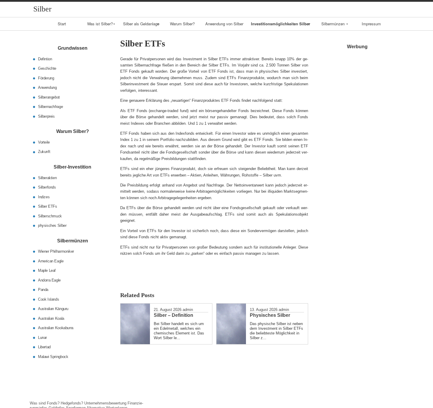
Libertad (44, 347)
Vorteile (44, 142)
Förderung (46, 78)
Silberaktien (47, 177)
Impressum (371, 23)
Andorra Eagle (49, 280)
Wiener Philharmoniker (56, 251)
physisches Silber (52, 225)
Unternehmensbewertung (105, 403)
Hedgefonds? (72, 403)
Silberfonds (47, 187)
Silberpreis (46, 116)
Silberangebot (49, 97)
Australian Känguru (53, 309)
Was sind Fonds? (45, 403)
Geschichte (47, 68)
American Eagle (51, 261)
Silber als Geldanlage (141, 23)
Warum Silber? (182, 23)
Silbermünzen (333, 23)
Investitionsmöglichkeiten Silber (280, 23)
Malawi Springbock (53, 356)
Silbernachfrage (50, 106)
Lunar (42, 337)
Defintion (45, 58)
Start (62, 23)
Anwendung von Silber (224, 23)
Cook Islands (48, 299)
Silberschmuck (50, 216)
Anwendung (47, 87)
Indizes (43, 196)
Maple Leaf (47, 270)
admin (188, 309)
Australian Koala (51, 318)
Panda (43, 289)
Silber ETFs (47, 206)
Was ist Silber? (100, 23)
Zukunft (44, 151)
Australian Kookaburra (55, 328)
